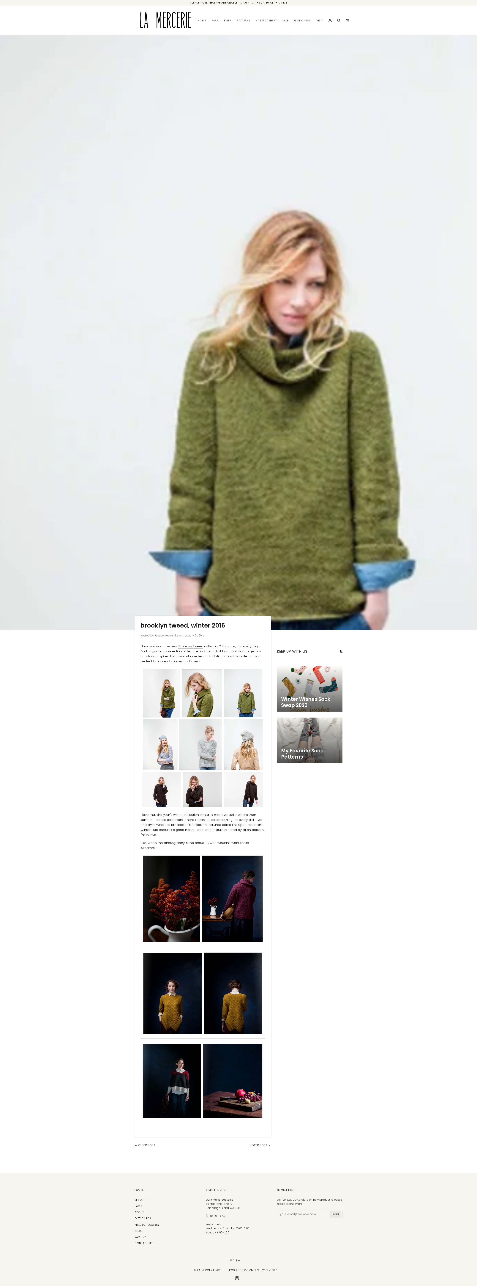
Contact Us (144, 1243)
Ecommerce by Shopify (260, 1270)
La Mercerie (206, 1270)
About (139, 1212)
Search (140, 1200)
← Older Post (145, 1145)
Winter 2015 (149, 830)
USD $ (233, 1260)
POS (232, 1270)
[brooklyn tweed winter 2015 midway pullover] (202, 898)
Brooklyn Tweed (190, 646)
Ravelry (140, 1237)
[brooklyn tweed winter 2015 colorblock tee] (202, 1081)
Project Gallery (147, 1225)
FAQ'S (139, 1206)
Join (336, 1214)
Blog (139, 1231)
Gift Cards (143, 1218)
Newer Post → (260, 1145)
